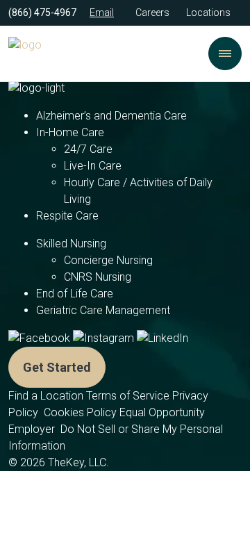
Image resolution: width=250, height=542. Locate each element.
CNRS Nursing (97, 277)
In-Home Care (70, 132)
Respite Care (67, 215)
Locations (208, 12)
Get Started (57, 367)
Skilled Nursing (71, 243)
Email (102, 12)
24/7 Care (88, 149)
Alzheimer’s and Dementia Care (111, 115)
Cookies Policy (80, 412)
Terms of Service (127, 395)
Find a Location (45, 395)
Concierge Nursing (108, 260)
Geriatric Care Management (103, 310)
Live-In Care (93, 165)
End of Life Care (74, 293)
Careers (152, 12)
